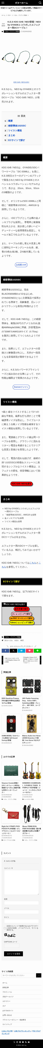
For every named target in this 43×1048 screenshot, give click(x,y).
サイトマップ (7, 1024)
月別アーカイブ (8, 997)
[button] (5, 651)
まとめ (11, 135)
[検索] (38, 975)
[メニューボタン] (3, 3)
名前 (5, 899)
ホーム (5, 983)
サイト (6, 917)
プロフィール (7, 992)
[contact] (29, 1042)
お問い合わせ (7, 1015)
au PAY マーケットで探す (21, 618)
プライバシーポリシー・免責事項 (14, 1020)
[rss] (26, 1042)
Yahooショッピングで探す (21, 623)
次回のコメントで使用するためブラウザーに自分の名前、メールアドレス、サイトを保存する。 (22, 928)
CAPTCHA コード (10, 942)
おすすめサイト (8, 1010)
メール (6, 908)
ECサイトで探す (16, 140)
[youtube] (23, 1042)
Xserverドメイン (21, 387)
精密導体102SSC (17, 125)
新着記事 (6, 987)
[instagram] (17, 1042)
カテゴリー (6, 1001)
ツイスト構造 (15, 130)
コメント (8, 868)
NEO (22, 640)
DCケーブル (9, 640)
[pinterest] (20, 1042)
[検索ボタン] (40, 3)
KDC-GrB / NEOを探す (21, 82)
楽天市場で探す (21, 609)
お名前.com (21, 265)
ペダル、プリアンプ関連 (11, 31)
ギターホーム (21, 3)
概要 (10, 121)
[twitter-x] (14, 1042)
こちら (33, 563)
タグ (4, 1006)
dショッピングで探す (21, 614)
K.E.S (16, 640)
